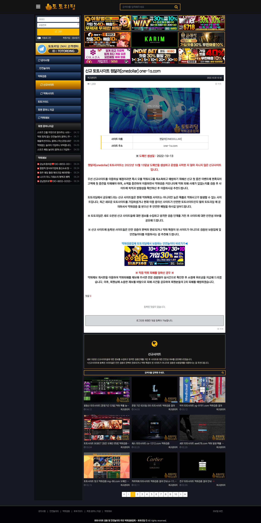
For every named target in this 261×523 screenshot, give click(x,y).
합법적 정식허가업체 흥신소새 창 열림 (56, 168)
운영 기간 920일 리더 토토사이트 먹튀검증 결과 (153, 405)
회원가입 (67, 38)
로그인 (58, 31)
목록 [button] (219, 84)
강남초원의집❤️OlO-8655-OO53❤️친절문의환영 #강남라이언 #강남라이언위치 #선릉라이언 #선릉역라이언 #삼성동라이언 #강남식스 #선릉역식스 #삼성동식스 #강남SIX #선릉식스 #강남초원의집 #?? (56, 164)
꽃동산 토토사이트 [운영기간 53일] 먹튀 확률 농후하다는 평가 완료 (107, 405)
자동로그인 (46, 38)
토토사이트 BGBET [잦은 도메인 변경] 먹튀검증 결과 (107, 443)
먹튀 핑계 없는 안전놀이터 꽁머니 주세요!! (55, 136)
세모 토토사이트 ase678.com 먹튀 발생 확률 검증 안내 (202, 443)
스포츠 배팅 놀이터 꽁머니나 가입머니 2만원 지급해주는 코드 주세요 (55, 149)
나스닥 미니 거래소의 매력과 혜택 (54, 177)
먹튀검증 (66, 511)
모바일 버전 (218, 511)
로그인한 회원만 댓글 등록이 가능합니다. (154, 320)
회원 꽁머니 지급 (94, 511)
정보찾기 (75, 38)
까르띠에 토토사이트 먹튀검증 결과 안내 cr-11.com (154, 481)
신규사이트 (48, 84)
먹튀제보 (108, 511)
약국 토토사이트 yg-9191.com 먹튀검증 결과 (201, 405)
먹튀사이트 (48, 93)
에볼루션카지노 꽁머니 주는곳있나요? (54, 141)
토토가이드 (78, 511)
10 (175, 494)
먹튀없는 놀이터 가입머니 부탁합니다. (54, 145)
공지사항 (42, 511)
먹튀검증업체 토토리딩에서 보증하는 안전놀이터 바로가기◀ (155, 243)
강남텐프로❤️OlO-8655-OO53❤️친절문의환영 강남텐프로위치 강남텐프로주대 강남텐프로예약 (56, 181)
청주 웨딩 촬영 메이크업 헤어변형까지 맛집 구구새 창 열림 (56, 172)
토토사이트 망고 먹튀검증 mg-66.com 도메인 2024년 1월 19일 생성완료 (107, 481)
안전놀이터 (54, 511)
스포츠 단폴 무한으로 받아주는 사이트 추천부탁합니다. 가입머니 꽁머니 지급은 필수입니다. (55, 132)
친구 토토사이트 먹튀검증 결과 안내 (195, 481)
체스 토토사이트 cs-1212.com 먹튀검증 (150, 443)
